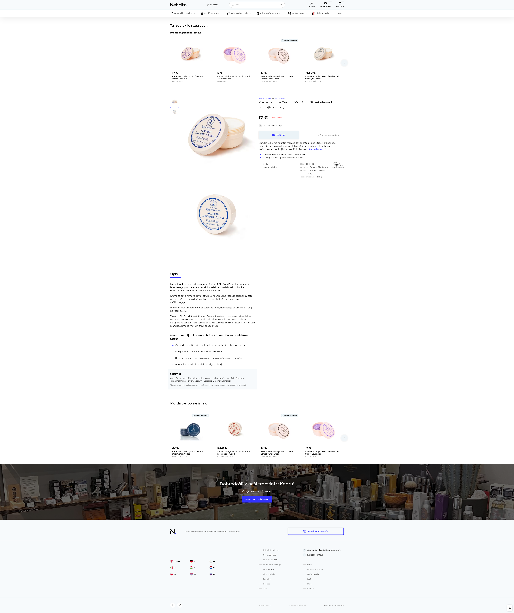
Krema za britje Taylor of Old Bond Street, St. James (322, 77)
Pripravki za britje (271, 560)
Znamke (267, 579)
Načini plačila (313, 574)
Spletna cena (276, 118)
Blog (309, 584)
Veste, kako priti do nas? (257, 499)
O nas (309, 564)
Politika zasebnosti (297, 605)
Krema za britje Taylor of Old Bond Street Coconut (188, 77)
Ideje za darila (269, 574)
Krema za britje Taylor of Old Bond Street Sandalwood (277, 77)
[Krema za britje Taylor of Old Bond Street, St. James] (323, 54)
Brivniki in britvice (271, 550)
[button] (344, 63)
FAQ (309, 579)
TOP (265, 589)
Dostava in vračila (315, 569)
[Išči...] (281, 5)
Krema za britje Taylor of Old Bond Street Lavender (233, 77)
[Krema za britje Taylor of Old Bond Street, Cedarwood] (235, 429)
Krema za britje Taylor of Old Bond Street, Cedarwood (233, 452)
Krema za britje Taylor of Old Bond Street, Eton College (188, 452)
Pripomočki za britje (272, 564)
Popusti (266, 584)
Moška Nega (268, 569)
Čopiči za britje (269, 555)
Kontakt (310, 589)
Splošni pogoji (265, 605)
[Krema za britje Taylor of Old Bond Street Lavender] (235, 54)
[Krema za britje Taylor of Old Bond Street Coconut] (190, 54)
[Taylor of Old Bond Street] (338, 165)
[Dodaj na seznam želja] (207, 72)
